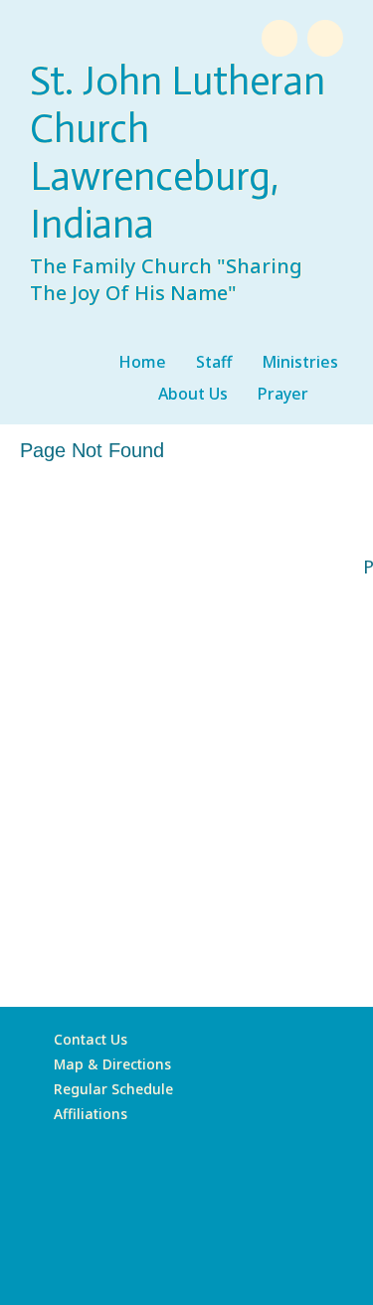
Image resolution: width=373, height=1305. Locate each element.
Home (142, 362)
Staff (214, 362)
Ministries (300, 362)
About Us (193, 394)
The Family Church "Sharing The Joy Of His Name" (166, 279)
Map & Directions (108, 1064)
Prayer (283, 394)
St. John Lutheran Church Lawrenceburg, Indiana (177, 152)
